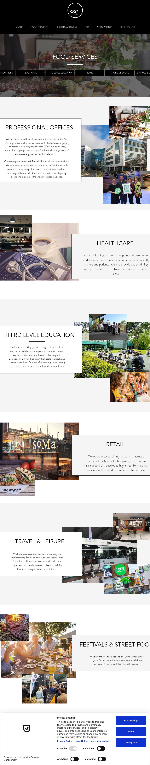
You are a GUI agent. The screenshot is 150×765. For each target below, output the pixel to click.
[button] (19, 27)
